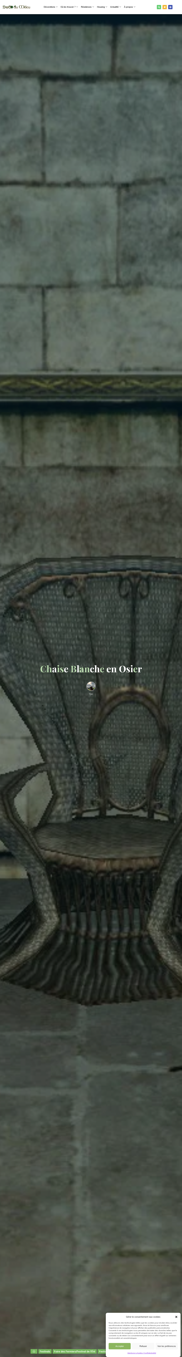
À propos (128, 7)
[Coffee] (165, 7)
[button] (176, 1316)
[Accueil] (34, 1351)
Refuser (143, 1346)
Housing (101, 7)
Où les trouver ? (68, 7)
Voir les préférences (166, 1346)
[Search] (159, 7)
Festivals (45, 1351)
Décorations (49, 7)
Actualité (114, 7)
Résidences (86, 7)
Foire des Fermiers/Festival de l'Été (74, 1351)
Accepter (119, 1346)
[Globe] (170, 7)
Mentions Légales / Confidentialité (142, 1353)
